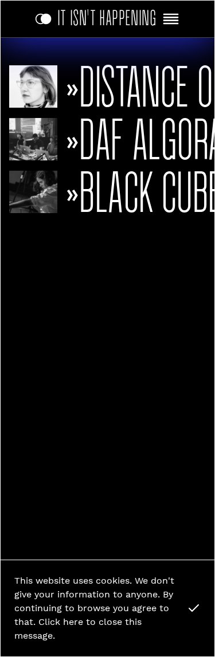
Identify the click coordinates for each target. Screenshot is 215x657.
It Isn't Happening (107, 16)
